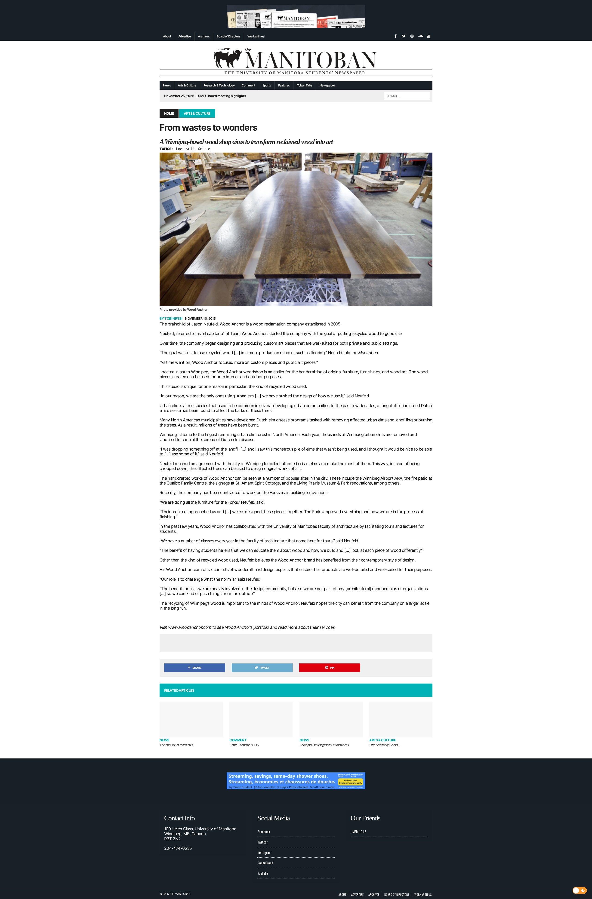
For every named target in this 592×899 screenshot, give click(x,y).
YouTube (262, 873)
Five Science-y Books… (385, 745)
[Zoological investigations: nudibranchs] (331, 719)
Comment (248, 85)
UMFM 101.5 (358, 831)
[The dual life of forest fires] (191, 719)
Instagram (264, 852)
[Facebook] (395, 35)
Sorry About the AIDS (244, 745)
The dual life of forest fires (176, 745)
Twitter (262, 841)
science (204, 148)
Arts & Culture (187, 85)
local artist (185, 148)
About (167, 36)
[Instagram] (412, 35)
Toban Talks (304, 85)
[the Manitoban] (296, 61)
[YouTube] (428, 35)
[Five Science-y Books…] (400, 719)
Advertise (184, 36)
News (167, 85)
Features (284, 85)
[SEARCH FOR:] (407, 95)
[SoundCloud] (420, 35)
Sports (266, 85)
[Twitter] (403, 35)
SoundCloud (265, 862)
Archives (204, 36)
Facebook (263, 831)
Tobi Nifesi (173, 318)
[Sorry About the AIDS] (261, 719)
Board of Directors (228, 36)
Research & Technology (219, 85)
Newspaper (327, 85)
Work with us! (256, 36)
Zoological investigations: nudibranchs (324, 745)
